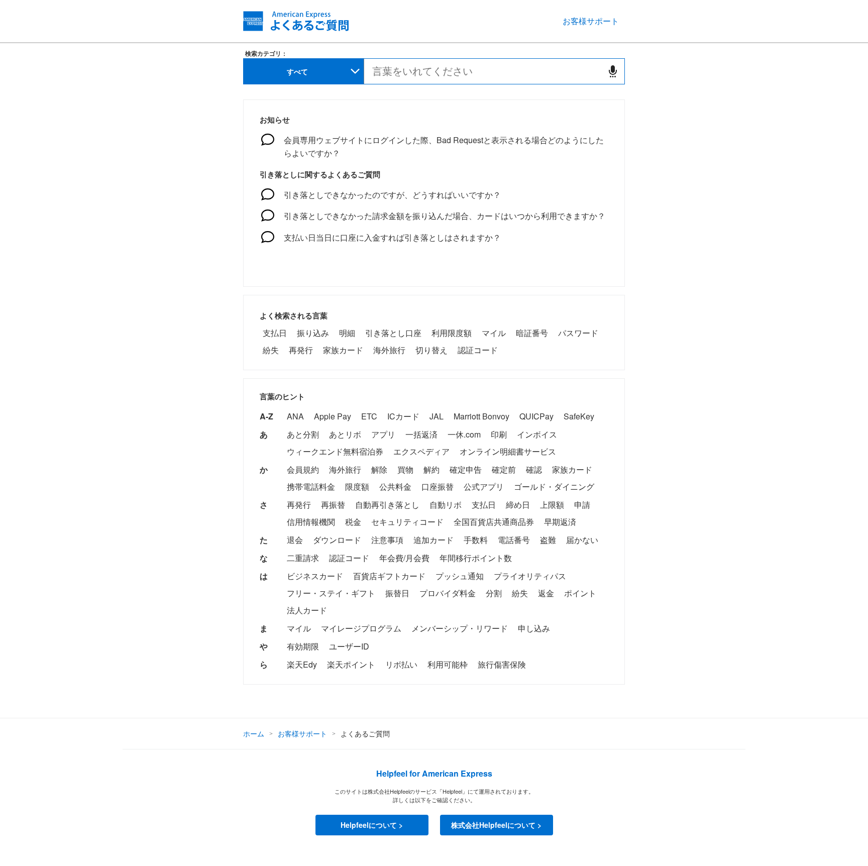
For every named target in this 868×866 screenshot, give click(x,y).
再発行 (301, 350)
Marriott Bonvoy (481, 416)
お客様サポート (591, 21)
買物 (405, 469)
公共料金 (395, 486)
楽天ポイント (351, 664)
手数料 (476, 540)
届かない (582, 540)
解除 (379, 469)
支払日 (275, 333)
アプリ (383, 434)
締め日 (518, 504)
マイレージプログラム (361, 628)
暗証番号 (532, 333)
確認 (534, 469)
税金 (353, 521)
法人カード (307, 610)
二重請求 (303, 558)
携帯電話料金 (311, 486)
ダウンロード (337, 540)
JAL (436, 416)
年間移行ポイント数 (476, 558)
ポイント (580, 593)
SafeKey (579, 416)
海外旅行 (389, 350)
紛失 (271, 350)
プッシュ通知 (460, 576)
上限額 (552, 504)
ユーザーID (349, 646)
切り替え (431, 350)
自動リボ (445, 504)
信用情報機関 (311, 521)
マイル (494, 333)
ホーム (253, 733)
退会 (295, 540)
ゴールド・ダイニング (554, 486)
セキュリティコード (407, 521)
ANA (295, 416)
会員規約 (303, 469)
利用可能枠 (447, 664)
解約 (431, 469)
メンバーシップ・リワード (459, 628)
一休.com (464, 434)
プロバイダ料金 (447, 593)
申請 (582, 504)
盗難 (548, 540)
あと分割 (303, 434)
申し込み (534, 628)
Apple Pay (332, 416)
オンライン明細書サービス (508, 451)
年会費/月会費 (404, 558)
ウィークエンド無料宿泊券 (335, 451)
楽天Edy (302, 664)
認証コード (478, 350)
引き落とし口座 (393, 333)
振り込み (313, 333)
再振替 (333, 504)
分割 (494, 593)
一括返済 (421, 434)
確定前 (504, 469)
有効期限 (303, 646)
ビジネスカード (315, 576)
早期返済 (560, 521)
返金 (546, 593)
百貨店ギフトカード (389, 576)
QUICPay (536, 416)
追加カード (433, 540)
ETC (369, 416)
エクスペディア (421, 451)
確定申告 (466, 469)
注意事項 (387, 540)
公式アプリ (484, 486)
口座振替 (437, 486)
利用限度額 (451, 333)
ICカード (403, 416)
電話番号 (514, 540)
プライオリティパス (530, 576)
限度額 (357, 486)
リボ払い (401, 664)
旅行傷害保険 (502, 664)
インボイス (537, 434)
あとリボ (345, 434)
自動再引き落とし (387, 504)
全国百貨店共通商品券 (494, 521)
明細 (347, 333)
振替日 (397, 593)
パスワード (578, 333)
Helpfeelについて (369, 825)
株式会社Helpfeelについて (493, 825)
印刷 (499, 434)
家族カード (343, 350)
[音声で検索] (612, 71)
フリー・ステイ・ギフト (331, 593)
